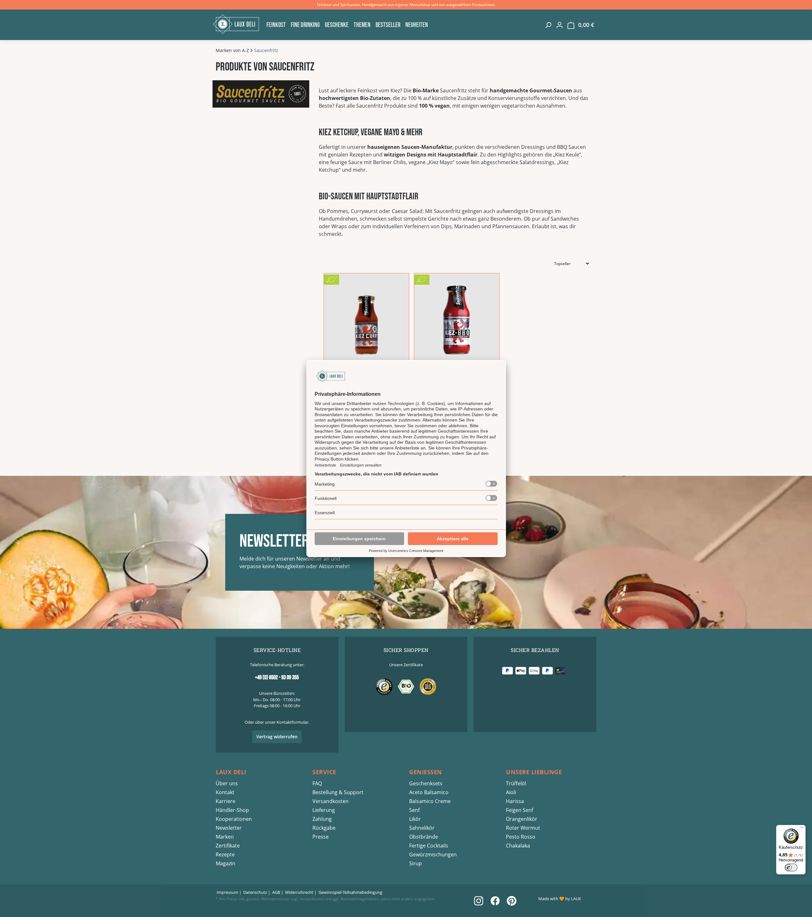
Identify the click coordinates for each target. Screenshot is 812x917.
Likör (415, 818)
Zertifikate (228, 845)
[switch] (791, 867)
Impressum (227, 892)
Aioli (511, 792)
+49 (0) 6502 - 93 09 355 (277, 677)
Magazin (225, 863)
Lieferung (323, 810)
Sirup (415, 863)
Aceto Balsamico (429, 792)
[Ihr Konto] (559, 24)
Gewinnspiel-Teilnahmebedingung (350, 892)
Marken (225, 836)
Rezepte (225, 854)
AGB (276, 892)
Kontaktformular (292, 722)
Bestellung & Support (337, 792)
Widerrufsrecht (299, 892)
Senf (414, 810)
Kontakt (225, 792)
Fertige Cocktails (428, 845)
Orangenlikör (521, 818)
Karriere (225, 801)
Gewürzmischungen (433, 854)
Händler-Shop (232, 810)
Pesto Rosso (520, 836)
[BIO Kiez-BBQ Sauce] (457, 320)
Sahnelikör (422, 827)
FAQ (317, 783)
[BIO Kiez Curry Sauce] (366, 320)
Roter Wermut (523, 827)
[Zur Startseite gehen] (238, 24)
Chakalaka (518, 845)
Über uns (227, 783)
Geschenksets (425, 783)
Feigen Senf (519, 810)
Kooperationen (234, 818)
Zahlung (322, 818)
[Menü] (802, 829)
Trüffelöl (516, 783)
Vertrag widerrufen (277, 737)
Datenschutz (255, 892)
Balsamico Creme (430, 801)
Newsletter (229, 827)
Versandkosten (330, 801)
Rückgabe (324, 827)
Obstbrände (423, 836)
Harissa (515, 801)
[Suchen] (548, 24)
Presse (320, 836)
